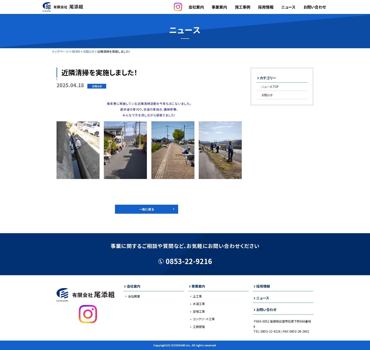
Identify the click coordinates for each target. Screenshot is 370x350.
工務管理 (199, 326)
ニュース (288, 7)
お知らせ (88, 51)
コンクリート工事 (204, 319)
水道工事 (199, 304)
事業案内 (219, 7)
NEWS (76, 51)
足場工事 (199, 311)
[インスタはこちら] (178, 9)
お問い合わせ (314, 7)
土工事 (197, 296)
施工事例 (242, 7)
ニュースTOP (270, 86)
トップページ (60, 51)
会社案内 (133, 286)
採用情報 (265, 7)
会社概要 (134, 296)
